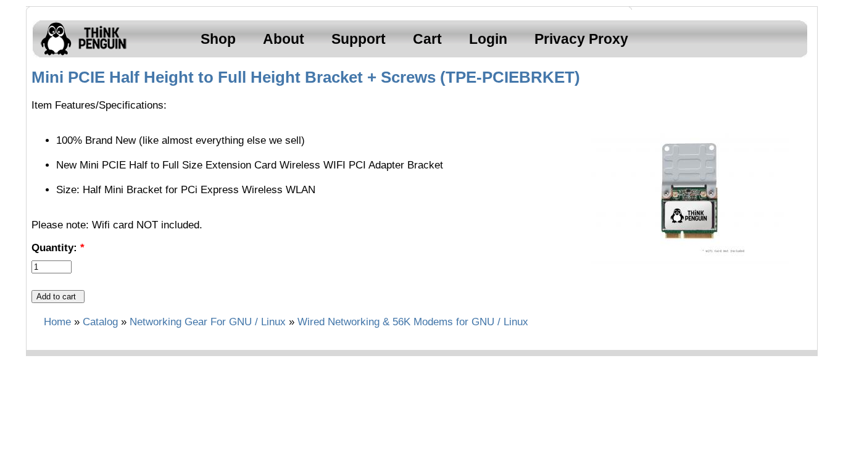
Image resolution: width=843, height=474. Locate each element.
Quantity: (58, 248)
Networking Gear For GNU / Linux (208, 322)
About (283, 39)
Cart (427, 39)
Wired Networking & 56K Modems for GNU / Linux (412, 322)
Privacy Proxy (581, 39)
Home (57, 322)
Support (358, 39)
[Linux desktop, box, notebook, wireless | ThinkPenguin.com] (80, 55)
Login (488, 39)
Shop (218, 39)
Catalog (100, 322)
